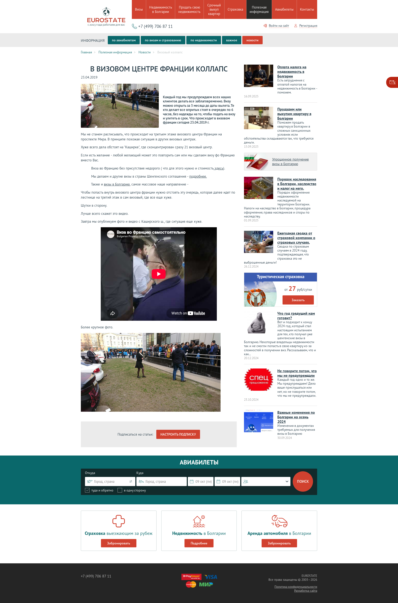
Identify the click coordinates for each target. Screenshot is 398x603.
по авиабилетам (124, 40)
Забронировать (118, 543)
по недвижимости (204, 40)
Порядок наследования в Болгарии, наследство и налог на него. (296, 184)
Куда (139, 473)
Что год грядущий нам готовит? (296, 315)
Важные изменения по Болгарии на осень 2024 (296, 417)
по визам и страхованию (163, 40)
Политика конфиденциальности (295, 587)
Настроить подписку (178, 434)
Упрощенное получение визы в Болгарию (290, 161)
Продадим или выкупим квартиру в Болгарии (294, 114)
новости (252, 40)
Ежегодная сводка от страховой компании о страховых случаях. (296, 238)
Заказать (298, 300)
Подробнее (199, 543)
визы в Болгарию (117, 184)
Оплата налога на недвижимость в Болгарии (291, 72)
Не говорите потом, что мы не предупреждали (297, 373)
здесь (218, 168)
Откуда (90, 473)
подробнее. (198, 176)
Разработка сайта (305, 591)
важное (231, 40)
